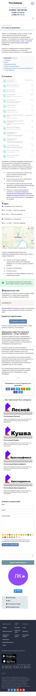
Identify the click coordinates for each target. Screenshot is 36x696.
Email (4, 510)
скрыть (14, 58)
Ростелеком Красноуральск (15, 488)
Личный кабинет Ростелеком (10, 308)
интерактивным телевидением (16, 193)
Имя (3, 504)
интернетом (24, 192)
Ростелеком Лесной (12, 416)
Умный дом (15, 597)
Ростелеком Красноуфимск (15, 464)
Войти (19, 591)
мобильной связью (20, 195)
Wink (15, 601)
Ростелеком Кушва (11, 440)
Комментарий (6, 516)
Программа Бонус (15, 607)
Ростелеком (15, 3)
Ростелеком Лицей (15, 604)
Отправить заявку (18, 321)
